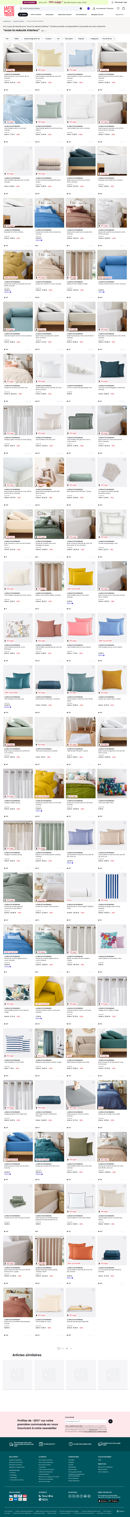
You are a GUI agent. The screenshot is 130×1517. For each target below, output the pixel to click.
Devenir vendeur (102, 1469)
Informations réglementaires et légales (69, 1511)
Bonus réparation (73, 1478)
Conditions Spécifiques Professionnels (91, 1511)
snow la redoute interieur (35, 21)
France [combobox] (121, 1511)
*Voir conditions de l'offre (74, 1426)
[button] (123, 8)
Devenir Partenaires (73, 1481)
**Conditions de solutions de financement (83, 1513)
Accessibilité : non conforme (104, 1513)
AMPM (99, 1460)
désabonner (93, 1430)
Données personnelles (39, 1513)
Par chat (12, 1472)
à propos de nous (73, 1457)
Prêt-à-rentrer (36, 15)
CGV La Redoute (8, 1511)
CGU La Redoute (107, 1511)
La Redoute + (42, 1467)
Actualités (71, 1460)
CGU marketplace (103, 1472)
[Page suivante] (71, 1349)
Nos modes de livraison (45, 1460)
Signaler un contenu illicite (16, 1467)
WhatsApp (13, 1475)
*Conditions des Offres (64, 1513)
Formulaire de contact (16, 1480)
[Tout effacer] (81, 8)
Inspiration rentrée (64, 15)
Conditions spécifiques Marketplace (24, 1511)
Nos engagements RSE (75, 1472)
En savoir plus (116, 1497)
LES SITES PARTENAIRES (104, 1457)
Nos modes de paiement (46, 1462)
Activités (70, 1465)
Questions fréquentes (15, 1460)
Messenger (13, 1477)
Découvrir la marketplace (105, 1467)
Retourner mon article (15, 1465)
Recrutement (72, 1467)
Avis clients (7, 1513)
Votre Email (69, 1417)
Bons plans (50, 15)
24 (67, 1348)
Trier (7, 39)
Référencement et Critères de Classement (46, 1511)
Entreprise (71, 1462)
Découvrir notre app (44, 1481)
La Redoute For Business (46, 1472)
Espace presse (72, 1469)
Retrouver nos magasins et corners (49, 1477)
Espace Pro (120, 15)
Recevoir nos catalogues (46, 1479)
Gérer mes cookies (52, 1513)
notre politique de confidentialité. (95, 1432)
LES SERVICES (42, 1457)
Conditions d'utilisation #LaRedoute (22, 1513)
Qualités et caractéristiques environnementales (76, 1475)
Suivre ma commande (15, 1462)
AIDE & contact (13, 1457)
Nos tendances (81, 15)
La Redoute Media (44, 1474)
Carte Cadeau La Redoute (46, 1469)
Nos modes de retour (45, 1465)
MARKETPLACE (102, 1464)
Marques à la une (97, 15)
